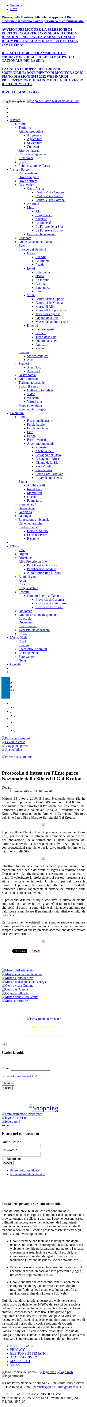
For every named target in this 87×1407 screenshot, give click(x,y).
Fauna (23, 481)
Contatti (15, 664)
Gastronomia (27, 375)
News (22, 660)
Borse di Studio (37, 531)
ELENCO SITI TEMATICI (29, 1353)
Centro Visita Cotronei (50, 200)
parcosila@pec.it (44, 1387)
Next (13, 9)
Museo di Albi (44, 306)
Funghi (32, 436)
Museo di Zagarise (47, 314)
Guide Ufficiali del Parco (35, 242)
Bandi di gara (28, 576)
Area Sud (33, 371)
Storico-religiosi (37, 356)
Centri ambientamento (41, 234)
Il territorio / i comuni (33, 649)
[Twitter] (10, 703)
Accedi (6, 1125)
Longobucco (43, 215)
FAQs (23, 634)
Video (31, 394)
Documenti (26, 622)
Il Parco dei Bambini (32, 249)
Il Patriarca (42, 272)
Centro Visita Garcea (49, 196)
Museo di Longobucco (50, 310)
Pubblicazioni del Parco (34, 165)
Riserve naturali (29, 150)
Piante (39, 348)
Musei (31, 207)
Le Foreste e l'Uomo (49, 230)
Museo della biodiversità (51, 321)
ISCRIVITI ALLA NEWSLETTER (44, 1009)
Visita (31, 295)
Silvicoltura (34, 143)
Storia (22, 124)
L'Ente (14, 546)
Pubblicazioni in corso (42, 565)
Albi (38, 211)
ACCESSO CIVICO (24, 1357)
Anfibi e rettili (36, 485)
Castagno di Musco (48, 458)
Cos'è (22, 641)
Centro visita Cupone (49, 299)
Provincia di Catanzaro (50, 603)
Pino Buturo (43, 470)
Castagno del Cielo (48, 455)
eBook (39, 276)
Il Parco (15, 120)
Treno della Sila (45, 337)
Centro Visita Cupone (49, 192)
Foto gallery (27, 656)
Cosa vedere (27, 184)
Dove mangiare (29, 177)
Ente (22, 550)
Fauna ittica (34, 500)
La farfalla (42, 280)
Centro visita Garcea (49, 302)
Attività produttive (31, 131)
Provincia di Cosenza (49, 599)
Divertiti (32, 325)
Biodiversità (43, 223)
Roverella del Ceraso (49, 478)
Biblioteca (25, 611)
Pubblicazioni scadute (41, 569)
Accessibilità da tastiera (34, 630)
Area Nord (34, 367)
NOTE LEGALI (21, 1346)
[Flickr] (10, 711)
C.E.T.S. (24, 162)
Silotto (39, 291)
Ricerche (33, 538)
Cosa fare (25, 238)
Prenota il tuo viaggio (33, 409)
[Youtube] (14, 715)
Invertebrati (34, 489)
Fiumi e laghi (27, 504)
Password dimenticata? (25, 1170)
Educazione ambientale (34, 519)
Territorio (25, 127)
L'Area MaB (18, 637)
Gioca (31, 253)
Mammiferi (34, 493)
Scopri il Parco (28, 386)
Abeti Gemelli (44, 451)
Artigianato (34, 135)
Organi (23, 554)
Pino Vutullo (43, 466)
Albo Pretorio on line (33, 561)
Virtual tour (34, 401)
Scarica (8, 1083)
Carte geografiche (30, 523)
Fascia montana (37, 428)
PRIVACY (17, 1349)
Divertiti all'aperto (47, 341)
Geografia (25, 512)
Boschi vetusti (36, 439)
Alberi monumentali (40, 443)
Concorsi (25, 584)
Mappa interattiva (30, 405)
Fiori (30, 432)
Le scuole (25, 618)
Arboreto (33, 204)
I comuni (24, 592)
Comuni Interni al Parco (43, 595)
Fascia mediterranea (40, 420)
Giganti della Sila (46, 318)
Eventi (23, 245)
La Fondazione (29, 653)
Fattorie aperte (44, 329)
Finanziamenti (28, 626)
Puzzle (39, 264)
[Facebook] (14, 707)
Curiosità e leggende (32, 154)
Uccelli (32, 497)
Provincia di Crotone (49, 607)
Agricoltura (34, 139)
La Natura (17, 413)
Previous (16, 5)
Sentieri (40, 333)
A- (12, 682)
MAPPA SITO (20, 1361)
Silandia (40, 257)
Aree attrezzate (28, 379)
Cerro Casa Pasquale (49, 474)
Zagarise (41, 219)
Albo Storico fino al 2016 (44, 573)
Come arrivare (28, 173)
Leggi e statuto (28, 588)
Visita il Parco (19, 169)
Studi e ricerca (28, 527)
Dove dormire (28, 181)
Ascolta (40, 283)
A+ (12, 690)
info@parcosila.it (69, 1387)
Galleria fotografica (40, 390)
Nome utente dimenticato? (27, 1174)
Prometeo (41, 447)
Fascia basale (36, 424)
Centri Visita (35, 188)
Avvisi (23, 580)
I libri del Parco (37, 535)
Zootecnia (33, 146)
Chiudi (7, 1087)
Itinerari (24, 352)
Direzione (25, 557)
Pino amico (42, 287)
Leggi (31, 268)
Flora (22, 417)
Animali (40, 344)
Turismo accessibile (32, 382)
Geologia (25, 516)
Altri (30, 360)
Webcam (33, 398)
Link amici (26, 158)
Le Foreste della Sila (49, 226)
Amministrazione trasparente (38, 615)
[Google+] (14, 730)
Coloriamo (42, 261)
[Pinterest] (14, 722)
